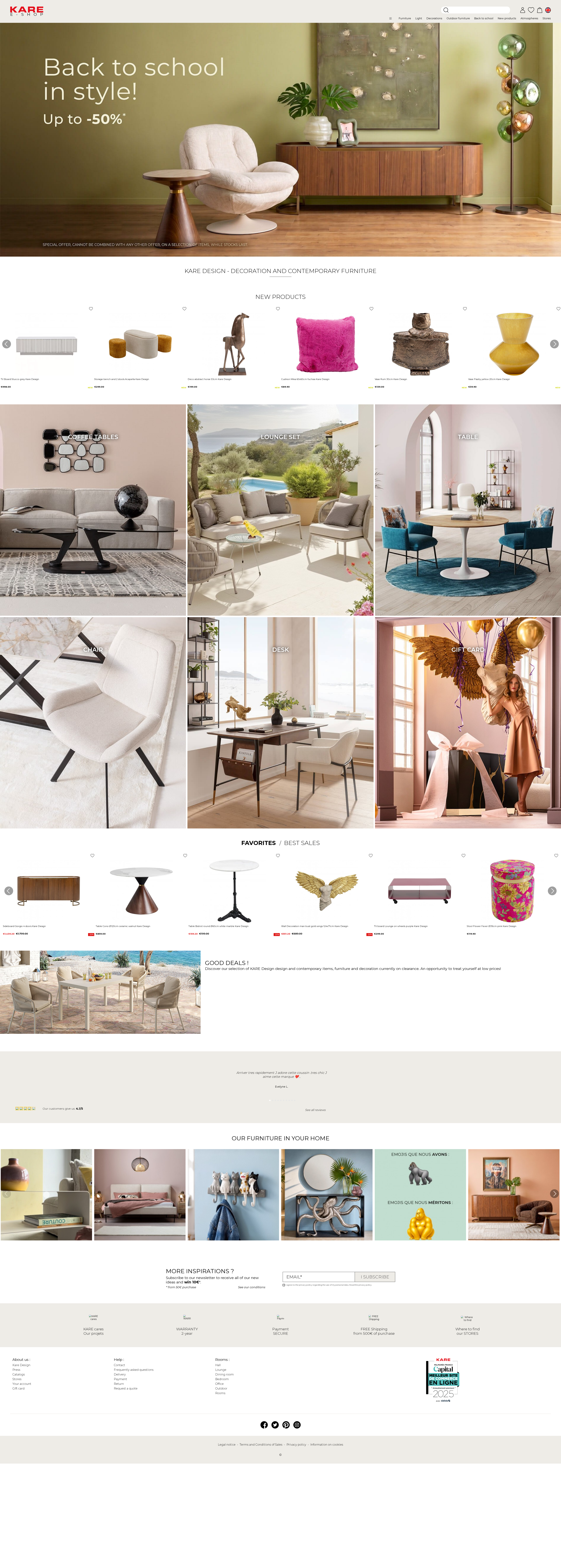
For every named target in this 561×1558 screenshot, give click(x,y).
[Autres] (392, 19)
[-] (280, 140)
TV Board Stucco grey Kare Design (20, 379)
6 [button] (283, 1099)
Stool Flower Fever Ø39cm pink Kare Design (491, 926)
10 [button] (294, 1099)
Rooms (220, 1393)
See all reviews (315, 1109)
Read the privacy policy (360, 1285)
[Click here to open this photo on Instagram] (96, 1244)
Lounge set (280, 436)
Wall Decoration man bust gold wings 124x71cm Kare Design (314, 926)
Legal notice (227, 1444)
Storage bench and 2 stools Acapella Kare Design (121, 379)
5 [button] (280, 1099)
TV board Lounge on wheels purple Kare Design (401, 926)
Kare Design (21, 1365)
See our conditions (251, 1287)
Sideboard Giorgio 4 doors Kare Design (24, 926)
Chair (93, 649)
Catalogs (18, 1374)
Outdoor (221, 1388)
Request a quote (125, 1388)
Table (468, 436)
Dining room (224, 1374)
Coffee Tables (93, 436)
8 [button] (288, 1099)
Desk (280, 649)
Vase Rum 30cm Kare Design (391, 379)
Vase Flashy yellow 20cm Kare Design (489, 379)
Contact (119, 1365)
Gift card (468, 649)
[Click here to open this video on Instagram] (2, 1244)
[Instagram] (297, 1424)
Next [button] (554, 344)
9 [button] (291, 1099)
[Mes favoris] (531, 9)
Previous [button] (6, 344)
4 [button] (277, 1099)
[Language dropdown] (548, 10)
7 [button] (285, 1099)
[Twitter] (275, 1424)
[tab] (261, 842)
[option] (280, 140)
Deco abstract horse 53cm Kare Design (209, 379)
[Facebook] (264, 1424)
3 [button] (274, 1099)
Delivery (120, 1374)
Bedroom (222, 1379)
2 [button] (271, 1099)
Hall (218, 1365)
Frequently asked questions (134, 1370)
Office (219, 1384)
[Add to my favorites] (91, 309)
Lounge (220, 1370)
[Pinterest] (286, 1424)
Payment (120, 1379)
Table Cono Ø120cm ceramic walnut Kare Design (123, 926)
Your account (21, 1384)
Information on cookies (326, 1444)
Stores (16, 1379)
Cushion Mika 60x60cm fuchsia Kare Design (305, 379)
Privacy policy (296, 1444)
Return (119, 1384)
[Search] (446, 10)
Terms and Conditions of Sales (261, 1444)
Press (16, 1370)
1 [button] (269, 1099)
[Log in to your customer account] (522, 10)
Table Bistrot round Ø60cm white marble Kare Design (218, 926)
